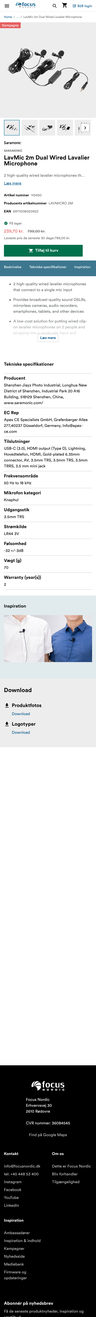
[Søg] (55, 5)
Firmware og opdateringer (15, 1275)
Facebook (12, 1189)
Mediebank (14, 1264)
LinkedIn (11, 1205)
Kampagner (14, 1248)
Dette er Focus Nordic (71, 1166)
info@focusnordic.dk (22, 1166)
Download (21, 713)
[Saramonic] (13, 142)
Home (8, 17)
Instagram (13, 1182)
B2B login (84, 6)
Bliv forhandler (65, 1174)
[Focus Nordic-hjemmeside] (25, 5)
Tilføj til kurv (46, 251)
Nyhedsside (14, 1256)
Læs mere (12, 183)
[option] (12, 128)
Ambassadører (17, 1232)
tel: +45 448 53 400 (21, 1174)
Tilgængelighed (66, 1182)
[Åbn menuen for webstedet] (10, 5)
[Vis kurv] (64, 5)
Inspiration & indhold (22, 1240)
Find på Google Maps (48, 1134)
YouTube (11, 1197)
